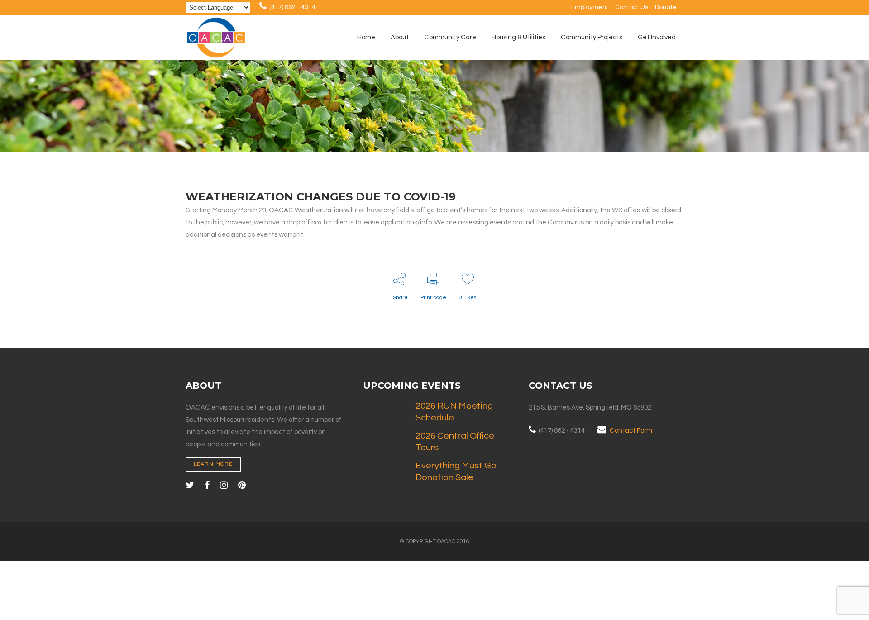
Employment (589, 7)
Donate (666, 7)
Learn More (213, 464)
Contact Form (631, 430)
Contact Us (631, 7)
